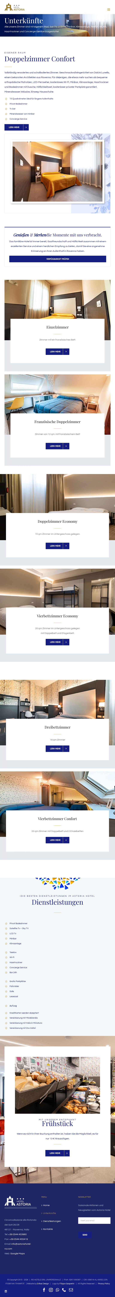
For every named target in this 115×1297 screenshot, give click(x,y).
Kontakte (48, 1229)
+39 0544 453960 (17, 1234)
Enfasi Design (43, 1284)
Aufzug (13, 1006)
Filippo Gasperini (67, 1284)
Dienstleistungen (52, 1221)
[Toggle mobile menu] (109, 9)
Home (46, 1205)
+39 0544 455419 (18, 1239)
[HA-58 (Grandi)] (57, 1058)
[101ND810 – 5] (57, 143)
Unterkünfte (49, 1213)
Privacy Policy (103, 1284)
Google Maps (17, 1253)
